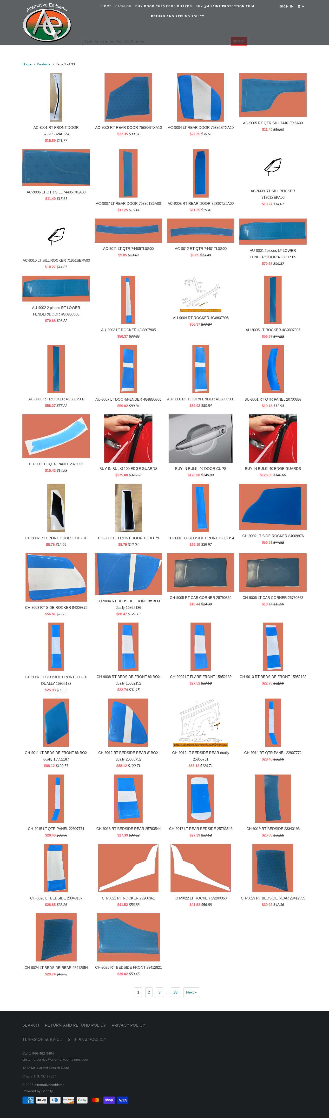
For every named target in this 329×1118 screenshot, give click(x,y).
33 (176, 992)
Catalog (123, 6)
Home (106, 6)
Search (30, 1025)
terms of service (42, 1039)
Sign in (287, 6)
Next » (191, 992)
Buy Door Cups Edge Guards (163, 6)
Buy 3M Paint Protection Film (225, 6)
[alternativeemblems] (47, 22)
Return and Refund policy (177, 16)
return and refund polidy (75, 1025)
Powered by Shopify (37, 1091)
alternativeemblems (49, 1085)
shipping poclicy (87, 1039)
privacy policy (128, 1025)
